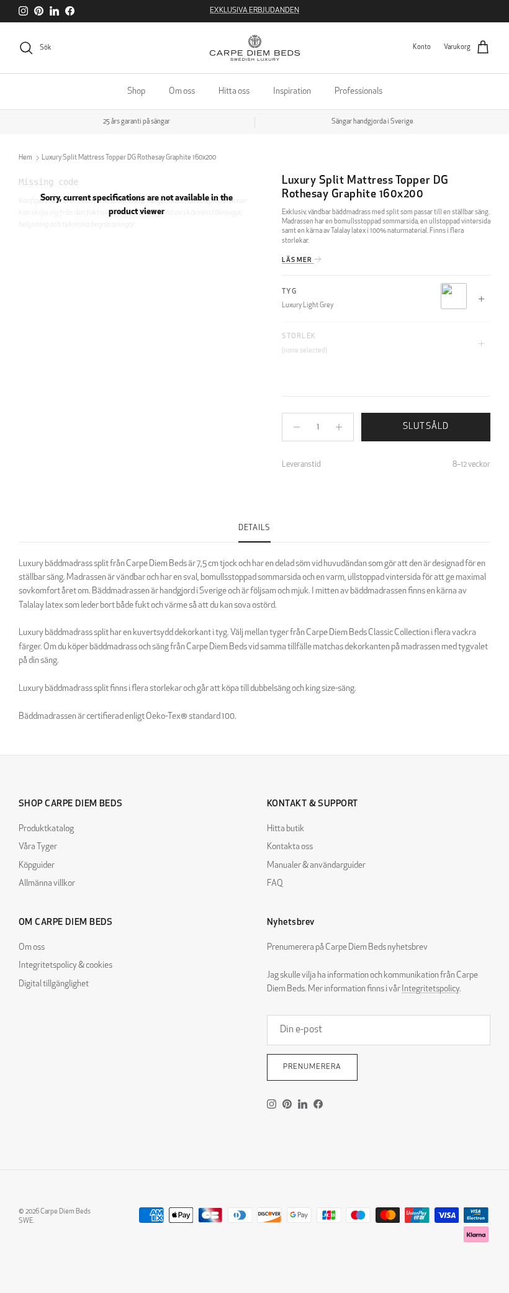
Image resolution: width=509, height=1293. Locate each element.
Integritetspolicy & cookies (65, 965)
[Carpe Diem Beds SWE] (255, 48)
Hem (25, 158)
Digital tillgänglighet (54, 984)
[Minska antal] (293, 427)
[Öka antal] (342, 427)
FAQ (275, 883)
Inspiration (292, 91)
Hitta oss (234, 91)
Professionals (358, 91)
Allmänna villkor (47, 883)
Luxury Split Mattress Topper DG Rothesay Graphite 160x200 (129, 158)
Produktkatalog (46, 829)
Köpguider (37, 865)
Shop (136, 91)
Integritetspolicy (430, 989)
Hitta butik (285, 829)
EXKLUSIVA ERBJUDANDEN (254, 10)
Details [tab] (254, 528)
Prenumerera (312, 1067)
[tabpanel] (254, 633)
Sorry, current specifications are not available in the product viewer (136, 205)
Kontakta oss (290, 847)
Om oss (182, 91)
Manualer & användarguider (316, 865)
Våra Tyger (38, 847)
